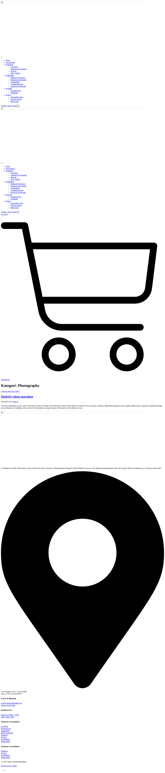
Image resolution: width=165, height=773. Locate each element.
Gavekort (14, 67)
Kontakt (9, 88)
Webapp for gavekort (19, 69)
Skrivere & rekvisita (18, 86)
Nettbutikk (10, 75)
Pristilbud (14, 93)
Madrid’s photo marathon (17, 396)
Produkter (9, 65)
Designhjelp (10, 62)
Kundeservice (16, 91)
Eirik (15, 402)
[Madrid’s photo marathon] (10, 391)
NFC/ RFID (15, 73)
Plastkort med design (18, 80)
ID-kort (13, 71)
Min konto (15, 101)
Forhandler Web (17, 97)
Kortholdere (15, 82)
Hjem (8, 60)
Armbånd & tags (17, 84)
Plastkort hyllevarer (18, 78)
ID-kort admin (16, 99)
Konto (8, 95)
